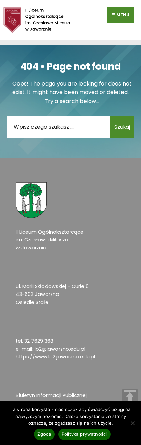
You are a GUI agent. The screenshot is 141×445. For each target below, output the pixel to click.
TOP (130, 396)
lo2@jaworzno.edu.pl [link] (60, 348)
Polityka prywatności (84, 434)
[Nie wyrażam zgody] (132, 423)
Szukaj (122, 126)
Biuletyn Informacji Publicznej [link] (51, 395)
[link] (36, 20)
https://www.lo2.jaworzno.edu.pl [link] (55, 356)
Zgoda (44, 434)
